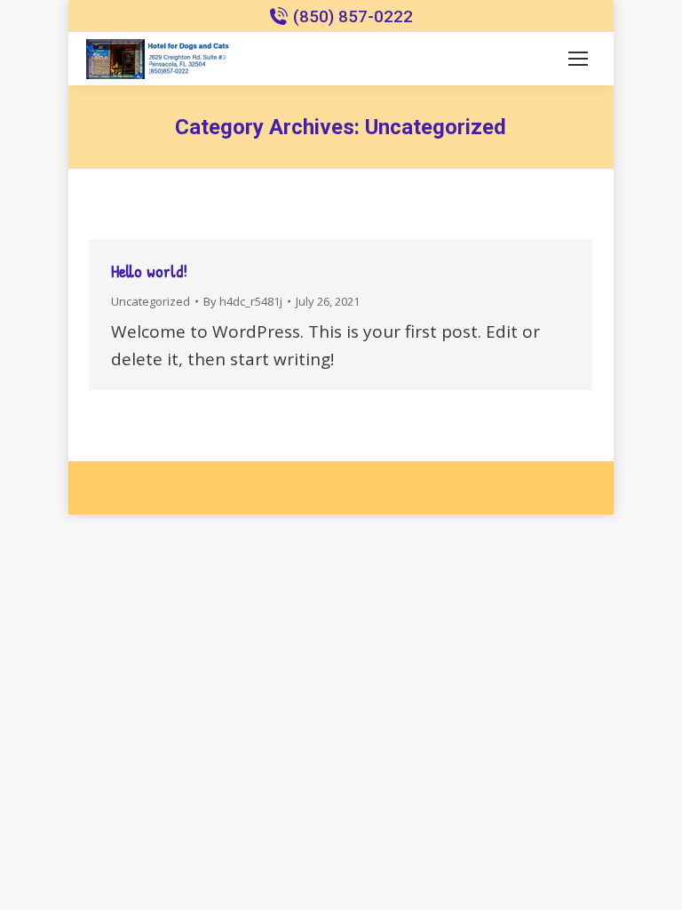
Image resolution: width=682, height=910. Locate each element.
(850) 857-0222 (353, 16)
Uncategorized (150, 301)
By (242, 301)
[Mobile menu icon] (578, 58)
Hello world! (149, 271)
